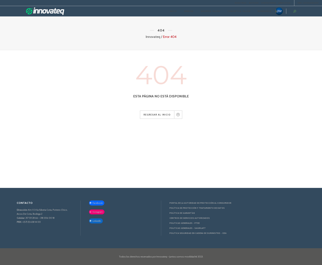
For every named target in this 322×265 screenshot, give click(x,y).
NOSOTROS (241, 3)
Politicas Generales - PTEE (185, 223)
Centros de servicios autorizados (190, 218)
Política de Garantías (182, 213)
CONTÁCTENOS (268, 3)
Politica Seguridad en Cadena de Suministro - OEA (198, 233)
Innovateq (153, 37)
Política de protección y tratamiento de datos (197, 208)
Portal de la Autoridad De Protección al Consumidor (200, 203)
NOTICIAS (254, 3)
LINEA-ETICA (284, 3)
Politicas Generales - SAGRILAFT (188, 228)
